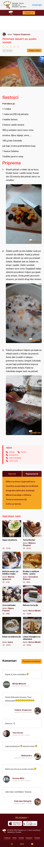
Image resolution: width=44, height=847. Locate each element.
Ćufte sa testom (13, 504)
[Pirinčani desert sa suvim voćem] (24, 214)
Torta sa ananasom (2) (16, 499)
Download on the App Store (15, 823)
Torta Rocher (32, 535)
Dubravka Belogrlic (23, 801)
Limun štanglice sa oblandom (32, 631)
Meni (22, 844)
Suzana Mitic (18, 778)
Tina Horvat (17, 733)
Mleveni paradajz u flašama (18, 495)
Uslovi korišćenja (34, 830)
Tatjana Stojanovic (21, 34)
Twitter (14, 838)
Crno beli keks (11, 600)
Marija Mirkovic (19, 683)
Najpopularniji (32, 474)
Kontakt (18, 832)
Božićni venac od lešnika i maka (11, 567)
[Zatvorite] (1, 5)
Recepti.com (4, 831)
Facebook (7, 838)
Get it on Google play (30, 823)
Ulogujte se (28, 13)
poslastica (13, 455)
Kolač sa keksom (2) (11, 631)
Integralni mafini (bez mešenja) (20, 490)
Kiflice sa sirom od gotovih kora (20, 481)
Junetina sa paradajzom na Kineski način (22, 486)
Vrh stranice (21, 817)
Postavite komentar (31, 661)
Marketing (11, 832)
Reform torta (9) (32, 600)
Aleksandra (26, 755)
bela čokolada (15, 458)
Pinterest (37, 838)
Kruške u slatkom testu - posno (32, 567)
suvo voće (13, 461)
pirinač (12, 452)
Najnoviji (12, 474)
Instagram (29, 838)
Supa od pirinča (11, 535)
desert (23, 452)
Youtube (21, 838)
